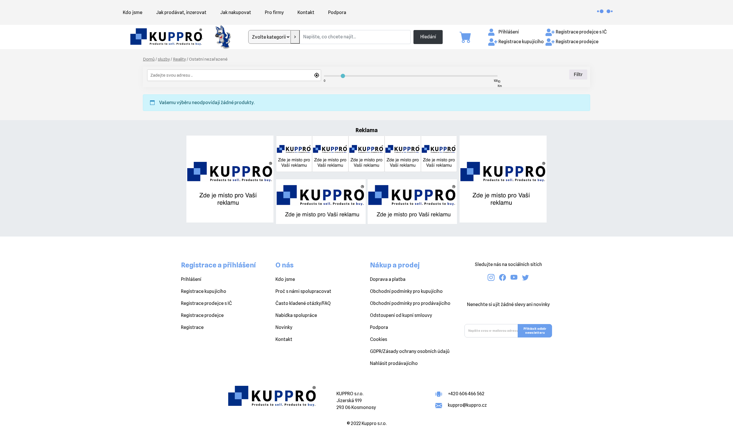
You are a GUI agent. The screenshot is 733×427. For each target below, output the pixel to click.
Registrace (192, 327)
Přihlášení (508, 32)
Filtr (578, 74)
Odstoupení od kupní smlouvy (401, 315)
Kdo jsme (132, 12)
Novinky (283, 327)
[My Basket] (468, 37)
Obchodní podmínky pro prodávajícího (410, 303)
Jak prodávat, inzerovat (181, 12)
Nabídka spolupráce (296, 315)
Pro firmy (274, 12)
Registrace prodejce (577, 41)
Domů (149, 59)
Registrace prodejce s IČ (581, 32)
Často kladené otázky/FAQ (303, 303)
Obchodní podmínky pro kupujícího (406, 291)
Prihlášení (191, 279)
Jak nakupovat (235, 12)
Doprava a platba (387, 279)
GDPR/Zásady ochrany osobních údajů (410, 351)
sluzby (164, 59)
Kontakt (305, 12)
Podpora (337, 12)
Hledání (428, 36)
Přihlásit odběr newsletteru (534, 331)
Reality (179, 59)
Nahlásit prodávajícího (394, 363)
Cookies (378, 339)
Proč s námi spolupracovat (303, 291)
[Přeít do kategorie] (295, 37)
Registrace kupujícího (521, 41)
